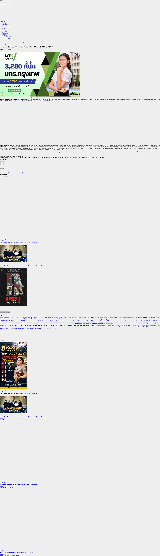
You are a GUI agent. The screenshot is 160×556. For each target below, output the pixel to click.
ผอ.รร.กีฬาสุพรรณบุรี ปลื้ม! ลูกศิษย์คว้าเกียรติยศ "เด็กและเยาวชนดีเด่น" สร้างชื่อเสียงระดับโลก (56, 320)
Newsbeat (145, 317)
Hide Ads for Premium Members (7, 36)
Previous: (22, 171)
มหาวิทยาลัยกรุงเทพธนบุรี (6, 322)
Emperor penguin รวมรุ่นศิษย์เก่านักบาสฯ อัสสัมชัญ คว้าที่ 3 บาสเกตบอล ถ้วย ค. (100, 317)
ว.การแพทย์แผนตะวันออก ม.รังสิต (138, 322)
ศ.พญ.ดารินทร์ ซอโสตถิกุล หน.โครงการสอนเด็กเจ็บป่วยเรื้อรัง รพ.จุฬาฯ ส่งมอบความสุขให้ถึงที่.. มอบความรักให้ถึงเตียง (93, 323)
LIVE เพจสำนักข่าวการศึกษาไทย (4, 39)
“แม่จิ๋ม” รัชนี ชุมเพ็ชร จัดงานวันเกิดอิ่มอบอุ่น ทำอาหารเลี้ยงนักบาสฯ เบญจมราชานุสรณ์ (52, 328)
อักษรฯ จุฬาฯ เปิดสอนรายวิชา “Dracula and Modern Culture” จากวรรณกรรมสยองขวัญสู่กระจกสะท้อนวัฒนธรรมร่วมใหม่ (147, 325)
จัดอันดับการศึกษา (4, 24)
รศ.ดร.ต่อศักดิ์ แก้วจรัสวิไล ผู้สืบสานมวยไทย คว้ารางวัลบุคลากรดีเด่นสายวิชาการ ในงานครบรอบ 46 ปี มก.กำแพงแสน (121, 322)
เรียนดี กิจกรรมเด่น (4, 27)
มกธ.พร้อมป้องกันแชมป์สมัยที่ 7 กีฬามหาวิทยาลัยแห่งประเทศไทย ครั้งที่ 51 (126, 320)
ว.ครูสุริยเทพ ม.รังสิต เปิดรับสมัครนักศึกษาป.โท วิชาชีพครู (151, 322)
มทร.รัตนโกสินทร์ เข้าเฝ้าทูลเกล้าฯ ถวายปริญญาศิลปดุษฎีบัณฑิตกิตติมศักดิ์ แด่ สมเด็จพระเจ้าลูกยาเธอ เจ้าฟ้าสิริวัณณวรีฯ (145, 320)
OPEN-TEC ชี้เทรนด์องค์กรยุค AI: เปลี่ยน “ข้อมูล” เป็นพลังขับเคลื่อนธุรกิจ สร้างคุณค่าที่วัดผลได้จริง (16, 552)
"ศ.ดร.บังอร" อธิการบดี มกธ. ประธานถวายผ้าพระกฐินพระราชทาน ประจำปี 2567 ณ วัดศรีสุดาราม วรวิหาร (36, 317)
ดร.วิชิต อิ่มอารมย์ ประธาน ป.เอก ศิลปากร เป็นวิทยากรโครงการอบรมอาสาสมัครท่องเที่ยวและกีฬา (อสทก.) (81, 319)
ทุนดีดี (2, 25)
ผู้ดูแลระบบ (1, 49)
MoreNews (13, 555)
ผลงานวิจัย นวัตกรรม (5, 33)
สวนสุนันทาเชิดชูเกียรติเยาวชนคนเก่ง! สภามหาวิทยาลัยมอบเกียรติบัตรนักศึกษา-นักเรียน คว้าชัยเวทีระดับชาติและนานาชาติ (21, 265)
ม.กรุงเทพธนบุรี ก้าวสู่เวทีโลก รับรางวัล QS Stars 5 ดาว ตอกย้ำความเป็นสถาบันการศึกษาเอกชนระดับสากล (75, 320)
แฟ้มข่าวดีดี (3, 28)
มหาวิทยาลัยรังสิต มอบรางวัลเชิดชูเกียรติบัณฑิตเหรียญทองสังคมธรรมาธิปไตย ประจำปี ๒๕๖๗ (26, 322)
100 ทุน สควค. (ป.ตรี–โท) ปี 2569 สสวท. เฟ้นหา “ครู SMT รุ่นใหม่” (82, 317)
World (152, 317)
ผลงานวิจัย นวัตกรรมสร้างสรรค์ (6, 26)
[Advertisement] (80, 14)
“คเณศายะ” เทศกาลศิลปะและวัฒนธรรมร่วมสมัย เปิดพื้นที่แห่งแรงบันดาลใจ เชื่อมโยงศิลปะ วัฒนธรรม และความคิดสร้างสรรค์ (21, 309)
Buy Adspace (4, 34)
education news (6, 4)
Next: (19, 172)
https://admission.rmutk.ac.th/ (15, 100)
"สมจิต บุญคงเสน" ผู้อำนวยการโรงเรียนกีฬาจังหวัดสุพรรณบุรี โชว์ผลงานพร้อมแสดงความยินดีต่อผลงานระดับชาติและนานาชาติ (64, 317)
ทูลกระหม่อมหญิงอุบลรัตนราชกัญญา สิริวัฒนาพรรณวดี (105, 319)
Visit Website (2, 170)
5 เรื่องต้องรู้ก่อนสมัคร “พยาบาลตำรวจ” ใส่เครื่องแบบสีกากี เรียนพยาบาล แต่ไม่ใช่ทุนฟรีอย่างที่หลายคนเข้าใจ (18, 242)
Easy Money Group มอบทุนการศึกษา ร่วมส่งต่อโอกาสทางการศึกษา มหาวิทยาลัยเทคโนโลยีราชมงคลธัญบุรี (18, 484)
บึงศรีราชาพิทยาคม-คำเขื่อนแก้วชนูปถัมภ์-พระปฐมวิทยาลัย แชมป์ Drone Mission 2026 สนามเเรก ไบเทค (36, 320)
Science (149, 317)
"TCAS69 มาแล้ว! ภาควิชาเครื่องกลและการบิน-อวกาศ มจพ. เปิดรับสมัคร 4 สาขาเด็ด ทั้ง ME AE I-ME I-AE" (10, 317)
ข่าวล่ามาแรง (4, 23)
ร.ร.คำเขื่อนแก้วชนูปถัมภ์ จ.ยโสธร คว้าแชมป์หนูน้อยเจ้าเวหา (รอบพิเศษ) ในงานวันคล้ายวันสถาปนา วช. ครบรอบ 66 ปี (93, 322)
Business (91, 317)
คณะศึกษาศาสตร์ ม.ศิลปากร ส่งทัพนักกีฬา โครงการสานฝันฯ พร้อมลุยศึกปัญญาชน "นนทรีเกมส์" (40, 319)
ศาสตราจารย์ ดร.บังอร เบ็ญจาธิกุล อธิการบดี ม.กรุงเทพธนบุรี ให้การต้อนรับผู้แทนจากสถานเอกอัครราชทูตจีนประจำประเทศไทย (132, 323)
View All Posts (6, 170)
